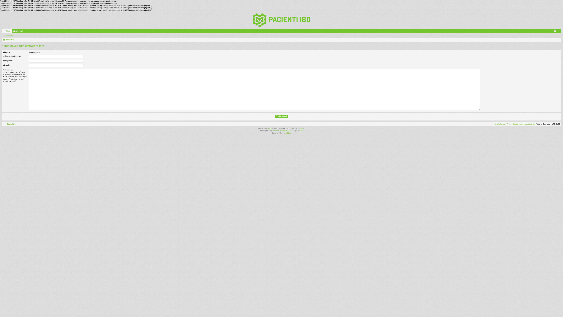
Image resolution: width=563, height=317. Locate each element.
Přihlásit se (8, 35)
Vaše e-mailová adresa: (12, 56)
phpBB (269, 128)
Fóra (8, 31)
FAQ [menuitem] (555, 31)
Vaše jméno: (8, 61)
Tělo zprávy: (8, 70)
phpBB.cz (287, 133)
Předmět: (6, 65)
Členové (19, 31)
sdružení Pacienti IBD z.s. (282, 130)
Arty (301, 130)
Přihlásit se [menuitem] (559, 31)
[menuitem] (523, 124)
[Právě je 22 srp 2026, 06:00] (558, 40)
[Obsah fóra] (281, 20)
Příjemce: (6, 52)
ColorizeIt (301, 128)
